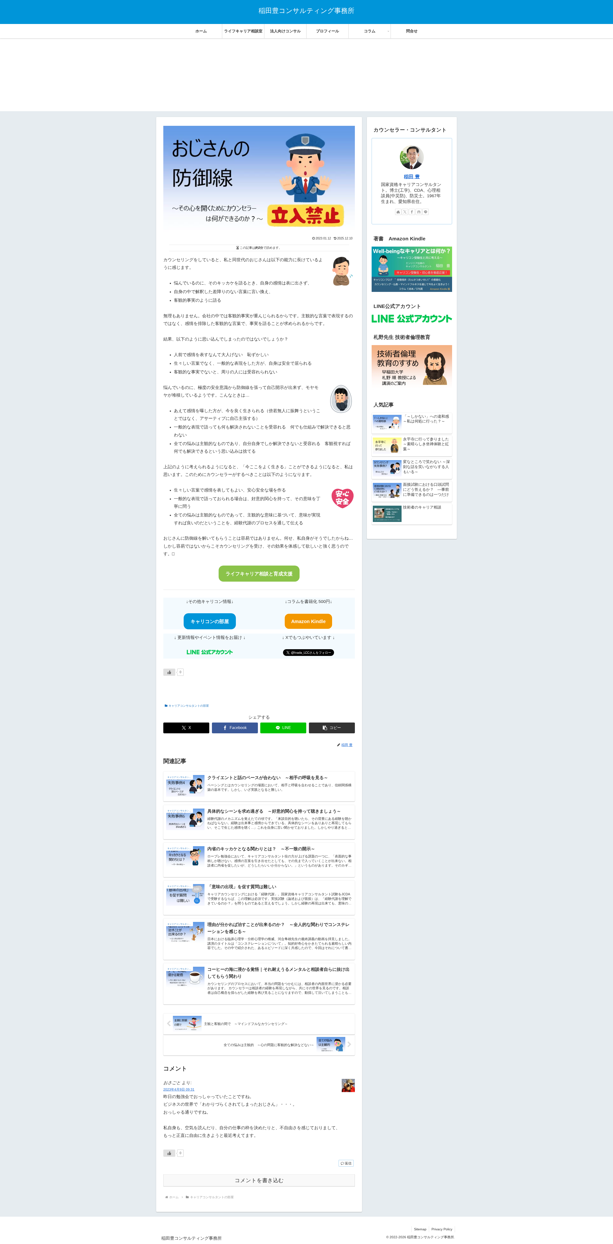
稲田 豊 (412, 176)
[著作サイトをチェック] (398, 212)
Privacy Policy (441, 1229)
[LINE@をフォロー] (425, 212)
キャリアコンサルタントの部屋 (189, 705)
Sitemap (420, 1229)
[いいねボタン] (169, 672)
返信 (348, 1163)
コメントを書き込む (259, 1180)
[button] (332, 728)
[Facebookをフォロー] (412, 212)
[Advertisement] (306, 77)
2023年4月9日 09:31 (178, 1089)
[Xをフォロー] (405, 212)
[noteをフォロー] (419, 212)
